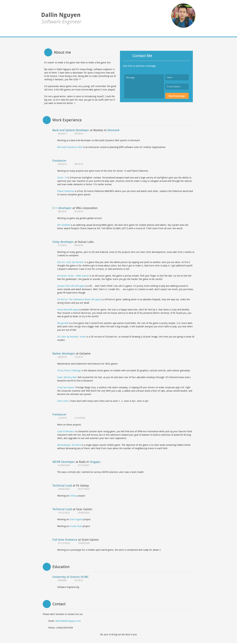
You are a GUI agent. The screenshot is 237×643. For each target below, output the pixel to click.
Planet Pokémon (65, 191)
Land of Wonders (65, 431)
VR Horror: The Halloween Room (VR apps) (78, 299)
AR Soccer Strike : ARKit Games (73, 275)
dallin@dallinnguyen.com (68, 621)
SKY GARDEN (63, 225)
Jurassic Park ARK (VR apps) (70, 286)
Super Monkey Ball (66, 377)
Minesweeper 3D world (69, 445)
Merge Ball (62, 323)
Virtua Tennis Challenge (69, 370)
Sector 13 (62, 177)
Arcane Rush (76, 526)
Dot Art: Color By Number (70, 262)
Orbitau (73, 495)
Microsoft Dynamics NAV (69, 147)
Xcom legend (76, 519)
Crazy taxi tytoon (65, 387)
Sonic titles (62, 401)
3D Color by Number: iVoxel (71, 336)
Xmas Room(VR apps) (68, 309)
